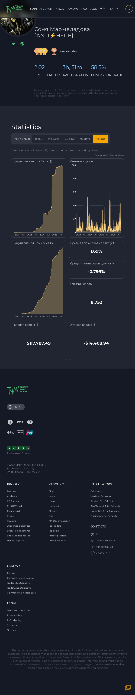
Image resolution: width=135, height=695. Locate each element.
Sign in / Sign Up (15, 540)
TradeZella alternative (18, 583)
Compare (12, 573)
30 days (70, 138)
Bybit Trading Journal (18, 530)
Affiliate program (58, 535)
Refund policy (14, 620)
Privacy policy (14, 615)
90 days (85, 138)
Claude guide (14, 511)
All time (100, 138)
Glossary (53, 511)
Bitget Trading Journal (19, 535)
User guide (54, 506)
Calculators (96, 491)
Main (33, 8)
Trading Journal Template (104, 516)
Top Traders (55, 525)
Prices (59, 8)
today (38, 138)
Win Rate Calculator (101, 496)
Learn (52, 501)
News (52, 496)
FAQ (84, 8)
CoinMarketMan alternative (21, 592)
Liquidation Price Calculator (105, 511)
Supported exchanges (18, 525)
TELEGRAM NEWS (105, 540)
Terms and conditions (18, 610)
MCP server (13, 501)
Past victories (68, 51)
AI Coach (46, 8)
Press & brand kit (57, 540)
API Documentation (59, 521)
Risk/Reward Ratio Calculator (106, 506)
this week (53, 138)
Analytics (12, 496)
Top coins (54, 530)
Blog (93, 8)
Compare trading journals (20, 578)
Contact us (103, 553)
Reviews (73, 8)
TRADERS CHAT (104, 547)
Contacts (12, 625)
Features (11, 491)
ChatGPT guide (15, 506)
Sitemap (11, 630)
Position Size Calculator (103, 501)
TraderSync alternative (19, 587)
